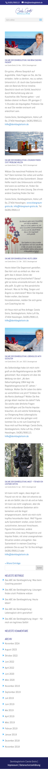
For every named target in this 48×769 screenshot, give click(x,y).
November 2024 (12, 643)
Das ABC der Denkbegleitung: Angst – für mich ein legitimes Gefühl (24, 482)
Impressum (13, 765)
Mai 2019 (9, 710)
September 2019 (13, 692)
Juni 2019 (9, 704)
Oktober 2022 (11, 655)
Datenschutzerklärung (29, 765)
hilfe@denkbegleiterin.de (17, 124)
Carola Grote (12, 65)
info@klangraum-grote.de (26, 206)
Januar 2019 (11, 734)
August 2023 (11, 649)
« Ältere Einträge (12, 563)
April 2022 (9, 667)
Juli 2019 (9, 698)
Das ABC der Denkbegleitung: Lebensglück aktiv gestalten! (23, 357)
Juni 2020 (9, 673)
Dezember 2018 (12, 740)
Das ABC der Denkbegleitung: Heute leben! (21, 258)
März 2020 (10, 679)
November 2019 (12, 686)
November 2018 (12, 746)
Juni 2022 (9, 661)
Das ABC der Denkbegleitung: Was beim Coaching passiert (23, 61)
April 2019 (9, 716)
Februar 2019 (11, 728)
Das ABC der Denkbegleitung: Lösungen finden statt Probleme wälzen (23, 161)
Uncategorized (31, 65)
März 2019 (10, 722)
